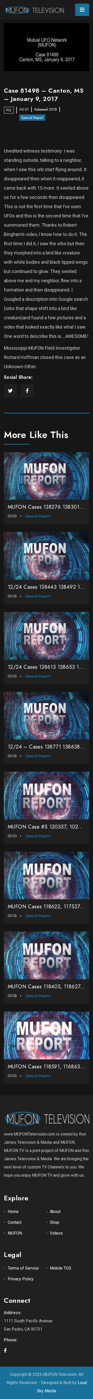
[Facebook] (27, 390)
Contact (14, 1222)
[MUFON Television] (34, 9)
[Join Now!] (46, 47)
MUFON (15, 1233)
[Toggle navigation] (82, 10)
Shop (54, 1222)
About (55, 1211)
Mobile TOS (60, 1268)
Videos (56, 1233)
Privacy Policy (21, 1279)
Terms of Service (23, 1268)
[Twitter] (10, 390)
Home (13, 1211)
